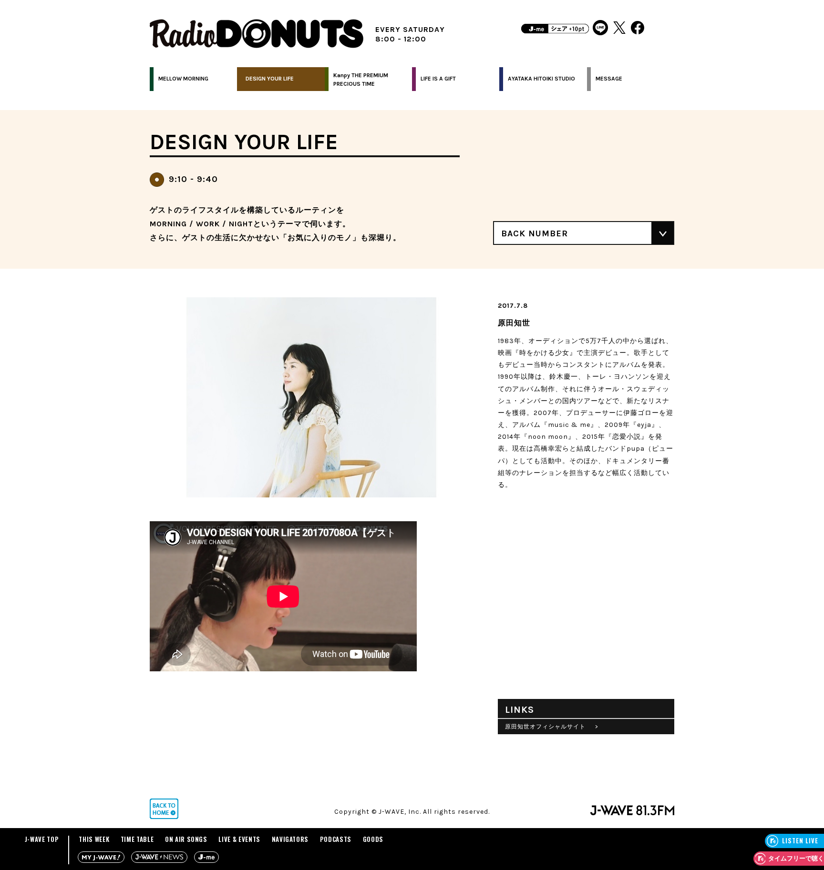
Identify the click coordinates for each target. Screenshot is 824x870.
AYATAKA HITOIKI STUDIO (541, 78)
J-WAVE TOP (42, 839)
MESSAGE (609, 78)
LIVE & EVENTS (239, 839)
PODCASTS (335, 839)
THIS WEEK (94, 839)
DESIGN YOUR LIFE (270, 78)
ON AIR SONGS (186, 839)
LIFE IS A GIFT (438, 78)
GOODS (373, 839)
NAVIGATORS (290, 839)
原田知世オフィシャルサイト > (551, 726)
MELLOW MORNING (183, 78)
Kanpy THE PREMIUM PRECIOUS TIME (360, 79)
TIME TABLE (137, 839)
